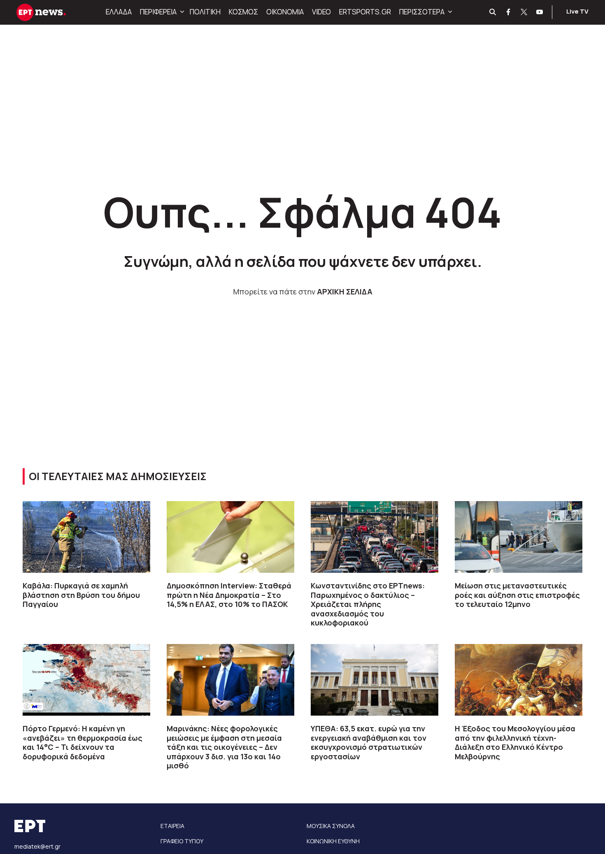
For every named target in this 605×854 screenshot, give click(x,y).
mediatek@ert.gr (37, 846)
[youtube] (540, 12)
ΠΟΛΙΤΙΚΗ (205, 11)
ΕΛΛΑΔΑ (119, 11)
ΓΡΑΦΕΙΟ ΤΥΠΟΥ (182, 841)
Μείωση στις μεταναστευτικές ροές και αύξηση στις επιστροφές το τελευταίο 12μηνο (517, 595)
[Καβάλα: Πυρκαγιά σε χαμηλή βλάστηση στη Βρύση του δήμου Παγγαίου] (86, 537)
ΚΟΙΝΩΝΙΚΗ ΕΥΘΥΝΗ (333, 841)
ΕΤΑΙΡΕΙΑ (172, 826)
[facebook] (508, 12)
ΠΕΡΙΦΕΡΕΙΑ (158, 11)
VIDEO (321, 11)
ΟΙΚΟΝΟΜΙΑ (285, 11)
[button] (181, 12)
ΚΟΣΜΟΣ (243, 11)
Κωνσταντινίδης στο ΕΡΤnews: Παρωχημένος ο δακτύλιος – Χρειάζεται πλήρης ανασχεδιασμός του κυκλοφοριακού (368, 604)
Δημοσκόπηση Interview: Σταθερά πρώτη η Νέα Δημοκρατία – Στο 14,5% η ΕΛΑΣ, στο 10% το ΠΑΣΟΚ (229, 595)
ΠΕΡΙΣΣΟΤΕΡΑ (421, 11)
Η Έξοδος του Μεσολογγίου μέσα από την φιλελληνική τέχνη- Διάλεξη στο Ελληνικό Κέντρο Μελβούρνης (515, 742)
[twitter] (524, 12)
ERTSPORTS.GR (365, 11)
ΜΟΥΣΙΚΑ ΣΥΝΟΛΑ (331, 826)
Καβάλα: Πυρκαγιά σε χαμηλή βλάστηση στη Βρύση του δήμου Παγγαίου (81, 595)
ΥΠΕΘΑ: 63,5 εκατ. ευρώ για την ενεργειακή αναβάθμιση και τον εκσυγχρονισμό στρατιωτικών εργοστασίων (368, 742)
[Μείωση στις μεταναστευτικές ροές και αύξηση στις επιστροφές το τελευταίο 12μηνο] (518, 537)
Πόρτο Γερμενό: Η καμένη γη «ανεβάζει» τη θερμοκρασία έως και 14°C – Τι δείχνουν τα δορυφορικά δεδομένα (82, 742)
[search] (493, 12)
